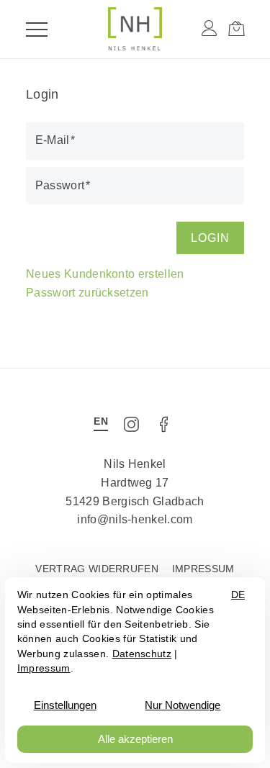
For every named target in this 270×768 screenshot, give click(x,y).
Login (210, 238)
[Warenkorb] (236, 28)
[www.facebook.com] (167, 429)
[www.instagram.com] (133, 429)
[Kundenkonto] (209, 28)
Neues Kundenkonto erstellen (105, 274)
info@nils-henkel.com (134, 519)
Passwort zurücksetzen (87, 292)
